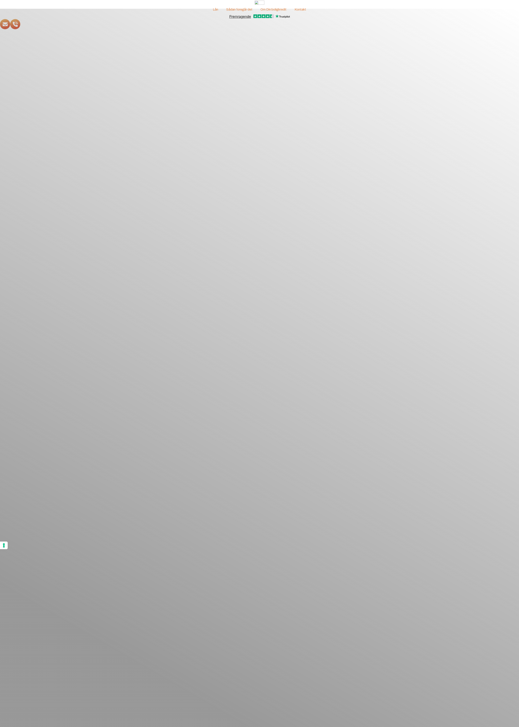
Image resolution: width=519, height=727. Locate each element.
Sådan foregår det (239, 9)
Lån (215, 9)
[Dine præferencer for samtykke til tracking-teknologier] (4, 545)
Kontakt (300, 9)
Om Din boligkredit (273, 9)
